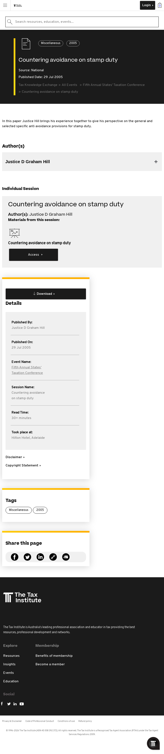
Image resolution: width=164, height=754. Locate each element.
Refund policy (85, 721)
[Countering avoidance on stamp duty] (53, 559)
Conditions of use (66, 721)
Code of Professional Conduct (39, 721)
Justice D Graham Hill (28, 328)
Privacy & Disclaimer (12, 721)
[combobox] (82, 22)
